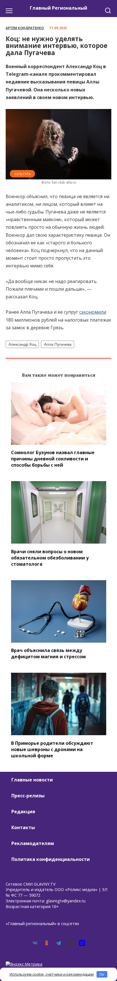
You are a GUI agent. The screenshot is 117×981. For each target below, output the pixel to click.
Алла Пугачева (58, 344)
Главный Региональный (58, 8)
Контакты (23, 827)
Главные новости (32, 780)
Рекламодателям (32, 843)
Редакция (23, 811)
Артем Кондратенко (25, 28)
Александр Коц (22, 344)
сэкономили (92, 312)
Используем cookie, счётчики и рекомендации (52, 974)
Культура (22, 174)
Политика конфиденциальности (50, 859)
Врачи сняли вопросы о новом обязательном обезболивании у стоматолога (50, 557)
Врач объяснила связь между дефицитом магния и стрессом (48, 653)
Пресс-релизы (28, 796)
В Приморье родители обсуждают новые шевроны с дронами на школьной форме (52, 749)
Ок (101, 974)
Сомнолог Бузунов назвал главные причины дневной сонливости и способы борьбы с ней (53, 458)
